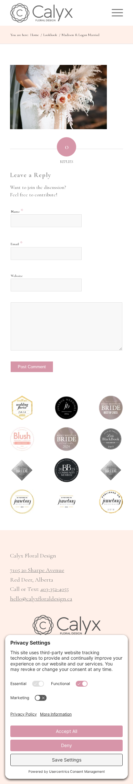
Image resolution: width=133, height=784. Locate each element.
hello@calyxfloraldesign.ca (41, 598)
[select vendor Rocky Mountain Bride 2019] (22, 470)
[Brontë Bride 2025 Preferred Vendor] (66, 470)
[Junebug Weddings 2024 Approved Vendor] (66, 407)
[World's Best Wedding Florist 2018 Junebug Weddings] (22, 407)
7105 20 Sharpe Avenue (37, 570)
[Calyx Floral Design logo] (55, 13)
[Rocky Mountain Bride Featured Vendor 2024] (66, 439)
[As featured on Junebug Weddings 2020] (22, 501)
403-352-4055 (54, 588)
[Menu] (114, 13)
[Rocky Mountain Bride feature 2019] (110, 470)
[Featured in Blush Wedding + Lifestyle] (22, 439)
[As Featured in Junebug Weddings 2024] (66, 501)
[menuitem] (114, 13)
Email (17, 243)
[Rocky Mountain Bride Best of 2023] (110, 407)
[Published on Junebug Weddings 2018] (110, 501)
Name (17, 210)
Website (17, 276)
